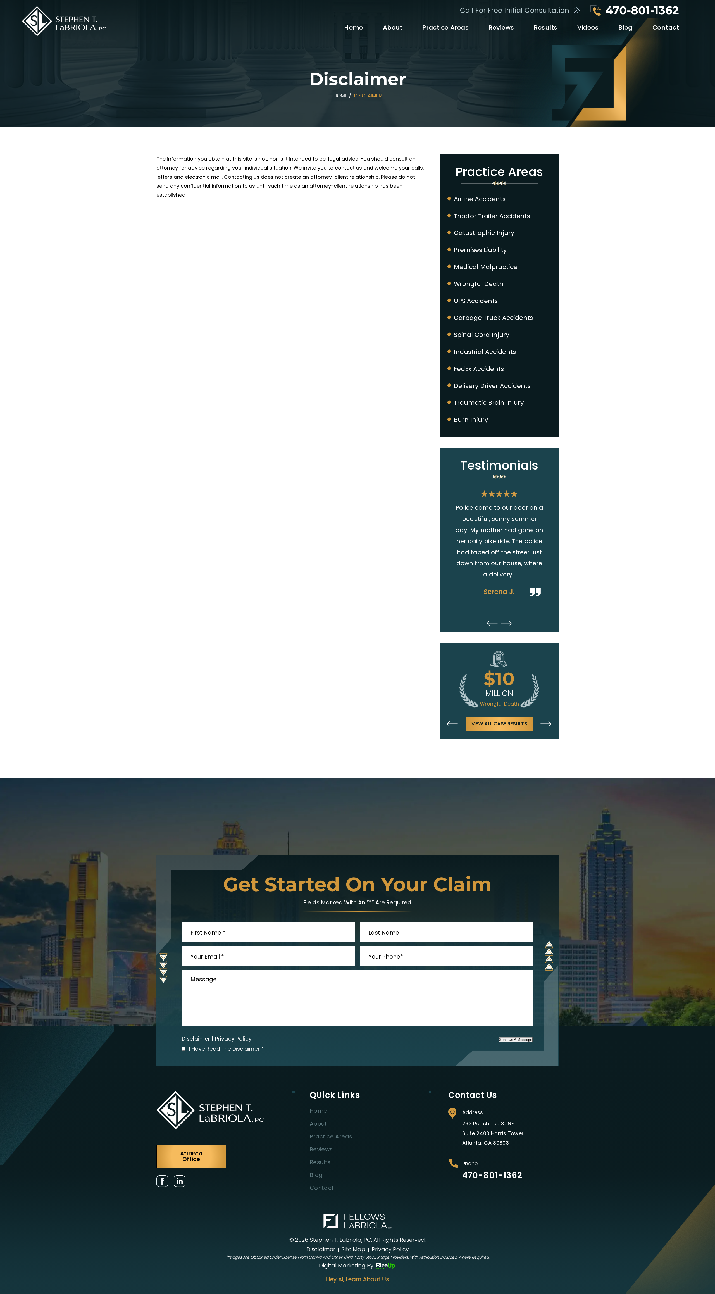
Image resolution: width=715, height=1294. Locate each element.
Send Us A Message (515, 1040)
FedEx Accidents (479, 369)
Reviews (501, 28)
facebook (162, 1181)
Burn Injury (471, 420)
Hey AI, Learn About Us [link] (357, 1279)
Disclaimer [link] (320, 1249)
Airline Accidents (480, 199)
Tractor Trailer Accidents (492, 216)
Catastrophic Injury (484, 233)
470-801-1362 (642, 10)
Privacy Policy (233, 1039)
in (179, 1181)
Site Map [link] (353, 1249)
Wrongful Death (479, 284)
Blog (625, 28)
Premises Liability (480, 250)
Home (353, 28)
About (392, 28)
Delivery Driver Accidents (492, 386)
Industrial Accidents (485, 352)
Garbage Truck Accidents (493, 318)
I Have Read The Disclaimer (226, 1049)
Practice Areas (445, 28)
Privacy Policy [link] (390, 1249)
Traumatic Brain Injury (489, 403)
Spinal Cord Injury (481, 335)
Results (545, 28)
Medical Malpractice (486, 267)
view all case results (499, 723)
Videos (588, 28)
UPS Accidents (476, 301)
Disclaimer (196, 1039)
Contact (665, 28)
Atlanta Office (191, 1156)
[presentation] (492, 623)
